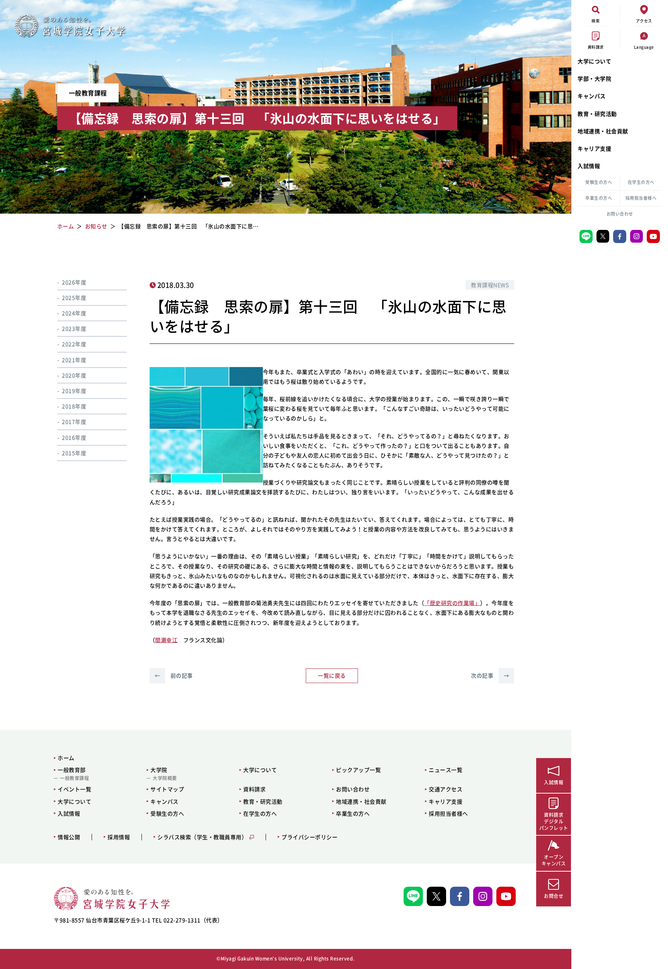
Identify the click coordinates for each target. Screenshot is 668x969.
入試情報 (589, 166)
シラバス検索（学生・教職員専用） (202, 837)
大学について (594, 61)
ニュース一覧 (445, 770)
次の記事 (490, 675)
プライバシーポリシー (309, 837)
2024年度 (74, 313)
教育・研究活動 (597, 113)
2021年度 (74, 360)
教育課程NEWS (490, 285)
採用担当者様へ (641, 198)
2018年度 (74, 406)
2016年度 (74, 437)
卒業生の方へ (598, 198)
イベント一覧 (74, 789)
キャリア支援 (594, 148)
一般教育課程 (74, 778)
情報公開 (69, 837)
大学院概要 (165, 778)
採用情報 (118, 837)
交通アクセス (445, 789)
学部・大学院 (594, 78)
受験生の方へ (598, 182)
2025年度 (74, 297)
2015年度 (74, 453)
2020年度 (74, 375)
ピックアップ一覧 (358, 770)
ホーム (66, 758)
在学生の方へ (641, 182)
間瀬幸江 (166, 640)
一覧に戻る (332, 675)
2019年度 (74, 390)
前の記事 (174, 675)
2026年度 (74, 282)
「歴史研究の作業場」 (452, 603)
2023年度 (74, 329)
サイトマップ (167, 789)
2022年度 (74, 344)
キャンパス (592, 96)
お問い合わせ (620, 214)
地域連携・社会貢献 (603, 131)
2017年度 (74, 422)
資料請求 (254, 789)
